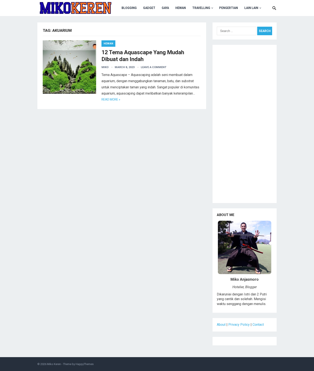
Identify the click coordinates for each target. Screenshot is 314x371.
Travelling (201, 8)
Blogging (129, 8)
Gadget (149, 8)
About (221, 325)
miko (105, 67)
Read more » (110, 99)
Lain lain (251, 8)
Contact (258, 325)
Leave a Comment (153, 67)
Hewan (180, 8)
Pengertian (228, 8)
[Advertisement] (244, 125)
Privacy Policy (239, 325)
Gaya (165, 8)
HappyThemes (85, 364)
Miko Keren (54, 364)
